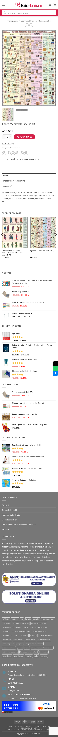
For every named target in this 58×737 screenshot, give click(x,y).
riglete (27, 648)
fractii (26, 627)
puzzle (19, 648)
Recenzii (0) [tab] (7, 186)
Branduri (6, 529)
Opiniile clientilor (9, 520)
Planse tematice (44, 21)
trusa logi (28, 656)
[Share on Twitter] (13, 153)
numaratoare (30, 639)
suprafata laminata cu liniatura (42, 648)
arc (22, 619)
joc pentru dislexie (18, 631)
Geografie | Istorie (28, 21)
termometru (43, 652)
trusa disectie (18, 656)
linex (28, 631)
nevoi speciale (18, 639)
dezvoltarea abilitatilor (21, 623)
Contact (5, 505)
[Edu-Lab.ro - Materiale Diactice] (29, 4)
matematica (7, 639)
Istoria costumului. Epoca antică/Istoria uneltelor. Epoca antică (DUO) (12, 253)
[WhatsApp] (55, 368)
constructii (7, 623)
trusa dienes (7, 656)
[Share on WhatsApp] (4, 153)
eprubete (18, 627)
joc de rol (6, 631)
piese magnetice (8, 644)
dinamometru (8, 627)
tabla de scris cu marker (28, 652)
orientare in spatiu (43, 639)
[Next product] (27, 25)
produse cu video (9, 648)
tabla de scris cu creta (10, 652)
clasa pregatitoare (48, 619)
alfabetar (6, 619)
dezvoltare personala (38, 623)
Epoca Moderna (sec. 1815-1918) (42, 251)
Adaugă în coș (24, 137)
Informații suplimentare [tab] (13, 181)
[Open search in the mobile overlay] (29, 13)
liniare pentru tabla (39, 631)
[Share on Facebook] (9, 153)
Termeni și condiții (9, 510)
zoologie (44, 656)
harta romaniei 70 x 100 (38, 627)
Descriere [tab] (6, 176)
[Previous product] (31, 25)
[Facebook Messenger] (55, 373)
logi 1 (16, 635)
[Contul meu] (50, 5)
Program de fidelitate (11, 515)
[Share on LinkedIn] (26, 153)
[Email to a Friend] (17, 153)
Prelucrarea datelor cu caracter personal (19, 524)
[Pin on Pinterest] (22, 153)
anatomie (15, 619)
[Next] (51, 67)
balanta (28, 619)
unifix (36, 656)
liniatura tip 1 (7, 635)
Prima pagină (12, 21)
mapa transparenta (45, 635)
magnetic (33, 635)
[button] (3, 5)
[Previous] (6, 67)
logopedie (24, 635)
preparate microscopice (34, 644)
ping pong (19, 644)
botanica (36, 619)
